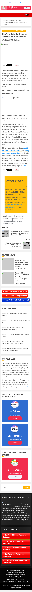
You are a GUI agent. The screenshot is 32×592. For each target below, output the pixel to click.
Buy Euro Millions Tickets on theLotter (14, 549)
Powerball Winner (17, 221)
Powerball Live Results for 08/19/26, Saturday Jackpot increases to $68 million (8, 278)
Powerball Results (7, 218)
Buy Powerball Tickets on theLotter (13, 542)
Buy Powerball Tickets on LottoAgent (13, 555)
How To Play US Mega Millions (15, 577)
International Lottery (10, 39)
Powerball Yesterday (8, 223)
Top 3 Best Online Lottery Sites (15, 570)
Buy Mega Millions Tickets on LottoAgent (15, 561)
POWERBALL (10, 216)
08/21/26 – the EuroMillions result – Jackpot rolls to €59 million (8, 264)
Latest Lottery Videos (9, 581)
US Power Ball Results (20, 30)
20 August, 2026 (21, 283)
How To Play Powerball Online (16, 291)
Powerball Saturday (18, 218)
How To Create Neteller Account (17, 300)
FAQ (28, 581)
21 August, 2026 (21, 268)
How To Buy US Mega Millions (16, 296)
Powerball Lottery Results (15, 572)
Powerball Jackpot (20, 216)
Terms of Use (21, 581)
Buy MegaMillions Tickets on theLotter (14, 536)
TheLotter (26, 387)
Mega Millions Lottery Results (15, 574)
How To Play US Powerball (15, 579)
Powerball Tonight (7, 221)
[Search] (30, 15)
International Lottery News (8, 30)
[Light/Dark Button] (27, 15)
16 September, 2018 (8, 40)
